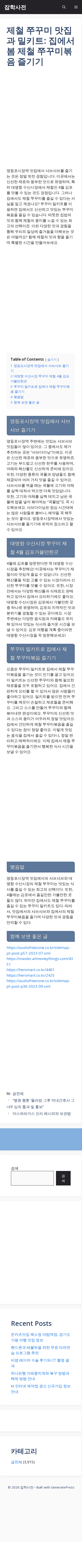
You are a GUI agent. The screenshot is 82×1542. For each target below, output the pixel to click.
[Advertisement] (41, 120)
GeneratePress (62, 1487)
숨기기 (52, 359)
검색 (14, 1168)
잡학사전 (15, 7)
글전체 (18, 1093)
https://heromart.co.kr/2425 (31, 975)
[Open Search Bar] (64, 7)
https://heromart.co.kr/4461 (31, 969)
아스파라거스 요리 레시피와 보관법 (41, 1113)
